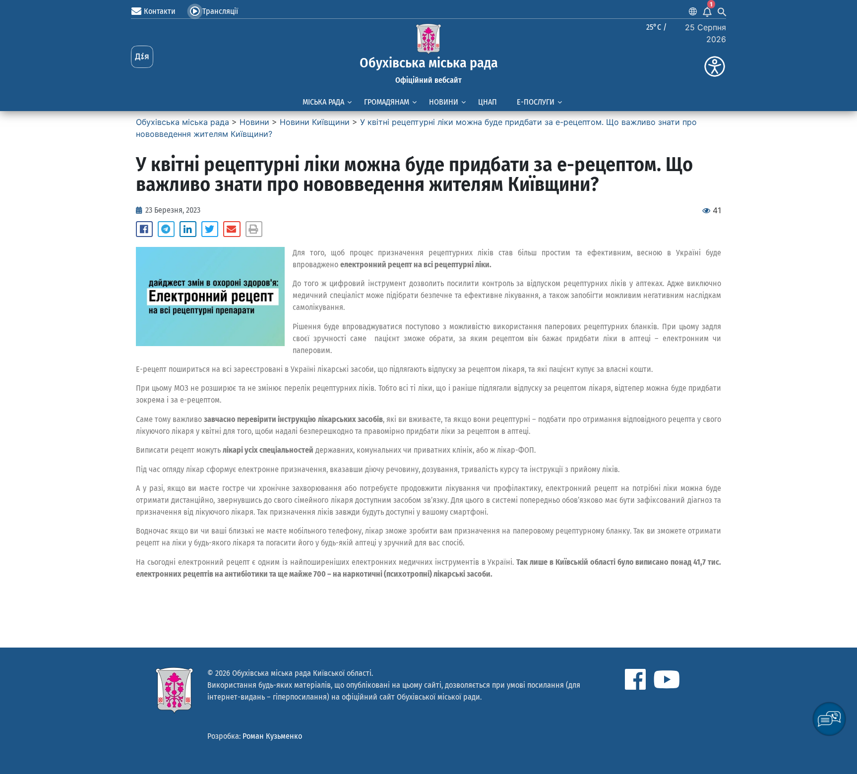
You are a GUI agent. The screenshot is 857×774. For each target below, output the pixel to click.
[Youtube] (666, 679)
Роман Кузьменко (272, 736)
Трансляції (220, 11)
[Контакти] (136, 11)
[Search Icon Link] (722, 11)
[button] (144, 229)
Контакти (160, 11)
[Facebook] (635, 679)
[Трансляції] (195, 11)
